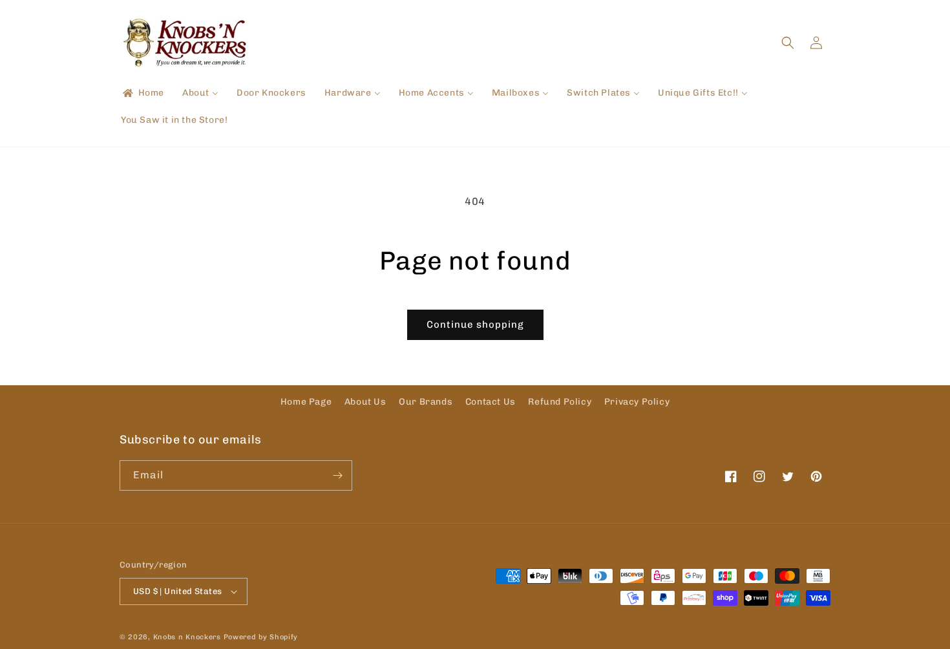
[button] (788, 42)
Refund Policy (559, 401)
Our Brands (425, 401)
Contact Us (490, 401)
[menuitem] (142, 93)
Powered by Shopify (261, 637)
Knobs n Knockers (187, 637)
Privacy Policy (637, 401)
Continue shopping (475, 324)
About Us (365, 401)
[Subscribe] (337, 475)
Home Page (306, 401)
